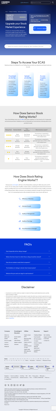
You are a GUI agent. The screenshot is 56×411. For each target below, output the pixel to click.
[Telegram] (20, 385)
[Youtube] (17, 385)
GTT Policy (6, 377)
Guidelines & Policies (37, 351)
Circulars (36, 341)
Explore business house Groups (27, 346)
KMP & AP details (6, 337)
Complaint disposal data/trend (36, 346)
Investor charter (38, 343)
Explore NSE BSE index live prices (27, 351)
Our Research (25, 2)
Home (6, 11)
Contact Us (46, 340)
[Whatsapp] (24, 385)
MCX (31, 377)
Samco (43, 86)
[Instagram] (11, 385)
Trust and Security (14, 377)
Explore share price (27, 335)
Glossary (16, 344)
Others (26, 360)
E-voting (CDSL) (7, 379)
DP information (37, 339)
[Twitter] (8, 385)
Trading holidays (38, 335)
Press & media (7, 340)
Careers (6, 342)
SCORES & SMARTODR (38, 377)
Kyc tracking (47, 335)
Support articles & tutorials (47, 337)
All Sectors (38, 360)
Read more (6, 404)
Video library (17, 340)
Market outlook (18, 342)
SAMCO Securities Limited (10, 389)
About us (6, 335)
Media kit (6, 346)
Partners (6, 344)
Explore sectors (28, 342)
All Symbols (32, 360)
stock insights (15, 184)
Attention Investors (24, 377)
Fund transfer (37, 337)
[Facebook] (5, 385)
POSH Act (47, 377)
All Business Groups (47, 360)
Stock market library (17, 337)
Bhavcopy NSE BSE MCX (27, 339)
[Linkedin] (14, 385)
